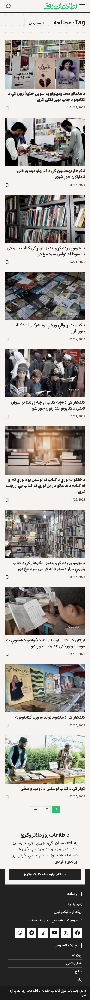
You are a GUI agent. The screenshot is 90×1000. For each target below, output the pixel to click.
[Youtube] (54, 933)
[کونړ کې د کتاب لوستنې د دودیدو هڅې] (45, 759)
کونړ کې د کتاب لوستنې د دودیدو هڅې (52, 788)
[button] (81, 6)
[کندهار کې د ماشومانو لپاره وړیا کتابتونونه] (45, 688)
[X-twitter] (66, 933)
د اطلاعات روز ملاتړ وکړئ (45, 835)
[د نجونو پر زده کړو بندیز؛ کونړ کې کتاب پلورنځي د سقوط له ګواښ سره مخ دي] (45, 219)
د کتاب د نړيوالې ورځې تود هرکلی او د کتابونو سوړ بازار (47, 328)
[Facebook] (77, 933)
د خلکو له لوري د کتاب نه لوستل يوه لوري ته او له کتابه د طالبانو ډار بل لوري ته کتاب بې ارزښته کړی (45, 486)
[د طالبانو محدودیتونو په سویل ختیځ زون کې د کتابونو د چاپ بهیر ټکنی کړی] (45, 64)
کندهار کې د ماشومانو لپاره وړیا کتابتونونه (50, 717)
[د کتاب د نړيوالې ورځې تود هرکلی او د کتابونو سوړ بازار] (45, 296)
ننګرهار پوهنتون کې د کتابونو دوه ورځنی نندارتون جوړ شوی (51, 174)
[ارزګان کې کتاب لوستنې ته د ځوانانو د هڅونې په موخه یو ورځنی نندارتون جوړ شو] (45, 611)
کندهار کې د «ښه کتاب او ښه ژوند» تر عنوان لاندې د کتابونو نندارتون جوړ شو (48, 405)
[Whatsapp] (20, 933)
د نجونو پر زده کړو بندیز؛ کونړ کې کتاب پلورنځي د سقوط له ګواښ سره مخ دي (46, 251)
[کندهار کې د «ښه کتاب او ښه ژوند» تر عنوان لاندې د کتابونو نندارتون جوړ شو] (45, 373)
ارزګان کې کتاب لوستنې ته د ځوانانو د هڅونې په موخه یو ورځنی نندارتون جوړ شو (45, 643)
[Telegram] (31, 933)
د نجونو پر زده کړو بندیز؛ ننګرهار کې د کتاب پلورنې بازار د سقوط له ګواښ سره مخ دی (48, 566)
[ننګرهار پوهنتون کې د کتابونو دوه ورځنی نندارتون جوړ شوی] (45, 142)
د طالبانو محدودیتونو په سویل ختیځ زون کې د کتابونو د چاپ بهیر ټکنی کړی (46, 96)
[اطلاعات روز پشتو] (60, 6)
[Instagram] (43, 933)
